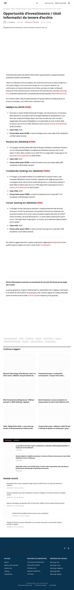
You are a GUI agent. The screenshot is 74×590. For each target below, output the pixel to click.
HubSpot (38, 339)
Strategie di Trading (21, 9)
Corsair (21, 339)
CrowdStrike (29, 339)
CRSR (39, 202)
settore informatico (37, 342)
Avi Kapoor (12, 22)
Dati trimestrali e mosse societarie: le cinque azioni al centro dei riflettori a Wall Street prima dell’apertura (54, 401)
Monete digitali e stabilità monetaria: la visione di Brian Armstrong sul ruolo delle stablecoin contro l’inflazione (43, 457)
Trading (12, 9)
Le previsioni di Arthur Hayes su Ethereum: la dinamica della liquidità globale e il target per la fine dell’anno (42, 447)
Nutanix (58, 339)
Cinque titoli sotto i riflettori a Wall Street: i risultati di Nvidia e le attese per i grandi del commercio (54, 427)
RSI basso (26, 342)
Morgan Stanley (48, 339)
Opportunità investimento (12, 342)
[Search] (69, 3)
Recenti (16, 440)
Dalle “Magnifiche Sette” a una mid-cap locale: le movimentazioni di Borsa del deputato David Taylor (18, 427)
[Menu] (5, 3)
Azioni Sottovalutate (10, 339)
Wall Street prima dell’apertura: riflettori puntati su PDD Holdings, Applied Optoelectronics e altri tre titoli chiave (18, 401)
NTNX (31, 141)
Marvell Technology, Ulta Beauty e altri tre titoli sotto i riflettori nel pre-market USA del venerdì (19, 375)
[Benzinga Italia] (37, 3)
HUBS (27, 107)
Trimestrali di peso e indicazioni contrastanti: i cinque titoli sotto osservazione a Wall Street (50, 375)
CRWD (46, 170)
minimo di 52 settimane (58, 124)
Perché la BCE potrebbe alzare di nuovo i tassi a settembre (30, 513)
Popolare (8, 440)
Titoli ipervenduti (50, 342)
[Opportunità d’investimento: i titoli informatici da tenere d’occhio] (37, 48)
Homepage (6, 9)
